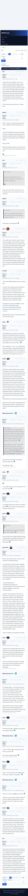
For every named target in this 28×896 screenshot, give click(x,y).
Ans (3, 838)
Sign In (4, 890)
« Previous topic (5, 65)
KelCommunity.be (7, 892)
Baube (3, 322)
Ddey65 (4, 112)
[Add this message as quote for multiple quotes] (17, 74)
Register (3, 41)
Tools (3, 47)
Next (22, 54)
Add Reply (4, 879)
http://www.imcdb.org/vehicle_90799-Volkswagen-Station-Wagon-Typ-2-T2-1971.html (12, 309)
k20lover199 (5, 547)
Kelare (16, 893)
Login (3, 39)
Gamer (4, 493)
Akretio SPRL (21, 892)
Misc (2, 50)
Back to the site (5, 44)
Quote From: (6, 171)
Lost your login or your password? (18, 890)
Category (3, 56)
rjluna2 (4, 808)
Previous (4, 54)
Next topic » (3, 64)
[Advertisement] (14, 15)
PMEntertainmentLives (7, 413)
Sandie (4, 358)
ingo (3, 71)
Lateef (3, 228)
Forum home (4, 37)
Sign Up (8, 890)
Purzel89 (4, 270)
